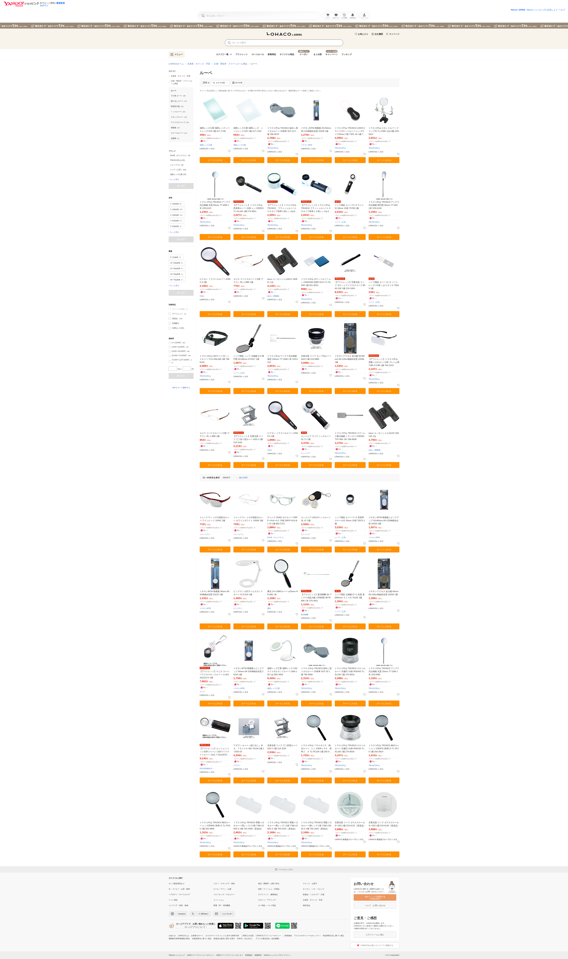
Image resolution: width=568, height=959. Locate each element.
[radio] (170, 343)
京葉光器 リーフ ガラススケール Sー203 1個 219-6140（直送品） (384, 824)
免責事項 (258, 955)
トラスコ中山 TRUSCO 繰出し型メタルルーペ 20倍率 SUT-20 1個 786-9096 (316, 671)
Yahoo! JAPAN (518, 10)
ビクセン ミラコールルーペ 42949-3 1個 (282, 434)
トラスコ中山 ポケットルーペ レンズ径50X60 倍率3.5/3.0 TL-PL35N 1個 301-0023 (316, 282)
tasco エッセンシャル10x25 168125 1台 (384, 434)
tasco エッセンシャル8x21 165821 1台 (282, 280)
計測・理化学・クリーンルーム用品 (230, 64)
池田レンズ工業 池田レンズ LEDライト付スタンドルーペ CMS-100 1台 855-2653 (282, 671)
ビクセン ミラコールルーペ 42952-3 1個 (215, 280)
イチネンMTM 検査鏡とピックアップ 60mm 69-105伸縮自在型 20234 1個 (248, 671)
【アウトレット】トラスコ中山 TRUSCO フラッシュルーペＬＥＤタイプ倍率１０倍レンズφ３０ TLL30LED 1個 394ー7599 (316, 208)
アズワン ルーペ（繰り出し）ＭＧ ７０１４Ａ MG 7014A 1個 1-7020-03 (248, 748)
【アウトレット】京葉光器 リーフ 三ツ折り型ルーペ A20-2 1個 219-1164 (248, 439)
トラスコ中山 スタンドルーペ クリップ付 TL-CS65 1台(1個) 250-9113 (384, 131)
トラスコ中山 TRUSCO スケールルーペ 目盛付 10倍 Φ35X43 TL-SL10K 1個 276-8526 (350, 671)
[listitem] (181, 76)
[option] (181, 155)
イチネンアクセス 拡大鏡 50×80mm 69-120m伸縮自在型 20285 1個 (350, 359)
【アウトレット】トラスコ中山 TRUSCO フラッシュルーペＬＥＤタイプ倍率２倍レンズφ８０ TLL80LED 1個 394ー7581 (282, 208)
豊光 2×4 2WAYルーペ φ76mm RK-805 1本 (282, 593)
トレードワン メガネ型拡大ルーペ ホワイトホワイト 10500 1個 (248, 519)
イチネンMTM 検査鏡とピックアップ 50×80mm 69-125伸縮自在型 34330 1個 (384, 520)
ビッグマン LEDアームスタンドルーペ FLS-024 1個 (248, 593)
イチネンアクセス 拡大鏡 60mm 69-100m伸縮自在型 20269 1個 (383, 593)
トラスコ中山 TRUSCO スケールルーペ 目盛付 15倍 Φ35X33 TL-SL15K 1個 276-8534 (350, 748)
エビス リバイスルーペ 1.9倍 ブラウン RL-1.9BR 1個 (248, 280)
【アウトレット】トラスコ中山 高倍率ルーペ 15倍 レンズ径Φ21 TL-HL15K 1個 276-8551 (248, 208)
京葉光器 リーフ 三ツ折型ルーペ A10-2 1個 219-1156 (282, 747)
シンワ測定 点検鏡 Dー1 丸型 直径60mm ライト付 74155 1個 (350, 596)
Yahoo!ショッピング (177, 955)
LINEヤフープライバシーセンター (229, 955)
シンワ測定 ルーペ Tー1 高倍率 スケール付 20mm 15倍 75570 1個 (350, 520)
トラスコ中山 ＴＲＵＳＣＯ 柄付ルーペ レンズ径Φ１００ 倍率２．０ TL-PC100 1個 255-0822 (316, 748)
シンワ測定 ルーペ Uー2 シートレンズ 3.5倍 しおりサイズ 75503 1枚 (384, 285)
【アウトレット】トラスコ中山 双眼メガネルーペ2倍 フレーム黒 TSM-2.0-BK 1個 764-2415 (384, 362)
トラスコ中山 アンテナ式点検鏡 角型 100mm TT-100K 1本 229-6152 (282, 359)
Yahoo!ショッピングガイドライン (277, 955)
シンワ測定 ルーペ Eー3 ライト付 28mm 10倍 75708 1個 (349, 206)
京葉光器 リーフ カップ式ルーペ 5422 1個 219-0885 (316, 357)
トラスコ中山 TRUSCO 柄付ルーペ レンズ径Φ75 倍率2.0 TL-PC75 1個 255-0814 (384, 748)
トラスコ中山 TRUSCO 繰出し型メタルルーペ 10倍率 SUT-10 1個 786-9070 (282, 131)
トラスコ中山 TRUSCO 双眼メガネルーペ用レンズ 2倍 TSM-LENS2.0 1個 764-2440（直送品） (316, 825)
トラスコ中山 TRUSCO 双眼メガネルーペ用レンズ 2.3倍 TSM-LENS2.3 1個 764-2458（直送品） (248, 825)
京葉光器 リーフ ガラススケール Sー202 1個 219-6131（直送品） (350, 824)
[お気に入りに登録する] (229, 151)
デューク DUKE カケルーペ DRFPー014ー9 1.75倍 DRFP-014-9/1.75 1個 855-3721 (282, 520)
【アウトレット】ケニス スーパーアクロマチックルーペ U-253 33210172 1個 (214, 674)
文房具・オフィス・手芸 (198, 64)
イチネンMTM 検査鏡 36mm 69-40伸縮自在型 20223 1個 (215, 593)
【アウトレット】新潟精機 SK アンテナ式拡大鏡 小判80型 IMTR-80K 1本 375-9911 (316, 597)
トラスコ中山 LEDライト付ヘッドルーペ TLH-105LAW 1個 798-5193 (215, 359)
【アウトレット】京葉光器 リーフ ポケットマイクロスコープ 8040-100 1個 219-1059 (350, 285)
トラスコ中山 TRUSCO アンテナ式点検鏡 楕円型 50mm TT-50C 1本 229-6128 (384, 205)
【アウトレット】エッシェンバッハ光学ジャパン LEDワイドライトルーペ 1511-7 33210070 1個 (214, 751)
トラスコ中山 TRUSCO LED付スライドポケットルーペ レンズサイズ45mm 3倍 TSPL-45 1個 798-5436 (350, 131)
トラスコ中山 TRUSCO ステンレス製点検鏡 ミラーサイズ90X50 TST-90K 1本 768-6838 (350, 436)
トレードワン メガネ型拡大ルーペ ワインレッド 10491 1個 (214, 519)
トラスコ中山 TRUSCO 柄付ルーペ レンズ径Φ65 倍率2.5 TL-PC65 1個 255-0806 (215, 825)
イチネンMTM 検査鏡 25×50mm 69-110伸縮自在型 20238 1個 (316, 129)
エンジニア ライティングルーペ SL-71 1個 (316, 437)
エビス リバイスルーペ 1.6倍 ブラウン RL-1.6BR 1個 (214, 434)
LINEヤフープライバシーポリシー (200, 955)
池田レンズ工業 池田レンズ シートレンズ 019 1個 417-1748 (215, 129)
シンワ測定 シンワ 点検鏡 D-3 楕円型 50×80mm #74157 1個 (248, 357)
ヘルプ (562, 10)
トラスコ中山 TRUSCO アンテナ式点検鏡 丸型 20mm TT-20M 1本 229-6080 (384, 671)
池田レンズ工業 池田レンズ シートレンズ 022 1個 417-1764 (248, 129)
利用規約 (248, 955)
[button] (220, 82)
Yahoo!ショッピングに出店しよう (542, 10)
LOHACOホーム (176, 64)
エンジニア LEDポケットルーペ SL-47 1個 (315, 519)
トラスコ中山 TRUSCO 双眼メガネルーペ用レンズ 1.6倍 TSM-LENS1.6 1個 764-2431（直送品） (282, 825)
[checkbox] (170, 314)
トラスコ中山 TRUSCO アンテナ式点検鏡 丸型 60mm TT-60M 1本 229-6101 (215, 205)
